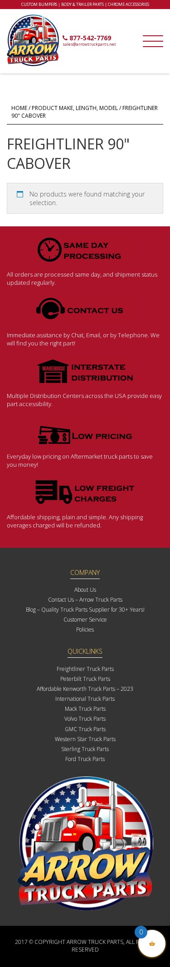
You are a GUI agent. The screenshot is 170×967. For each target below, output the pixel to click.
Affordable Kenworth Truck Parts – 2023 (85, 689)
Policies (85, 629)
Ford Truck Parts (85, 759)
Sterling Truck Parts (85, 749)
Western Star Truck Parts (85, 739)
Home (19, 108)
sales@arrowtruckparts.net (89, 44)
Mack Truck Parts (85, 709)
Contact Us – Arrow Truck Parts (85, 599)
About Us (85, 590)
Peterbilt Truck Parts (85, 679)
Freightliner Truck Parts (85, 669)
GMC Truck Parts (85, 729)
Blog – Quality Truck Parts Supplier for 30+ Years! (85, 609)
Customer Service (85, 619)
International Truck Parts (85, 699)
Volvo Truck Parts (85, 719)
